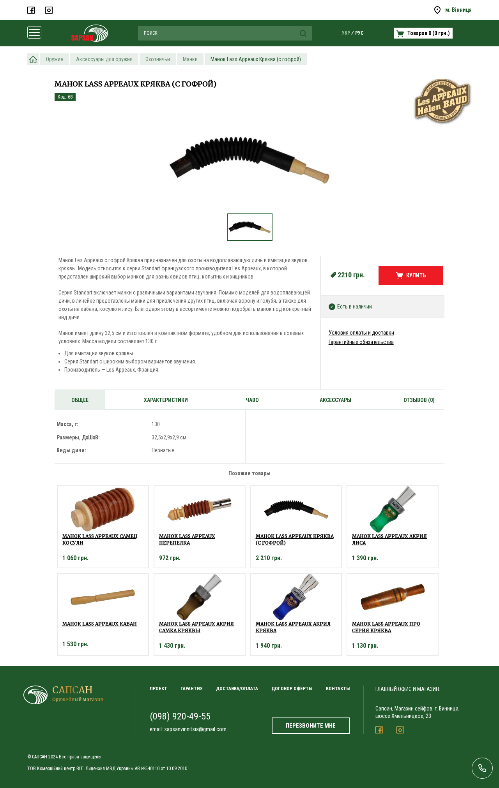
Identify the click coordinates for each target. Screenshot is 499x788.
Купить (416, 275)
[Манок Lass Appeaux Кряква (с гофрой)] (249, 160)
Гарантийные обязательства (361, 342)
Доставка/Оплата (237, 688)
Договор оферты (291, 688)
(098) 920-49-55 (180, 716)
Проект (158, 688)
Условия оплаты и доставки (361, 332)
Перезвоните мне (311, 725)
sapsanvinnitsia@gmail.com (195, 729)
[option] (249, 164)
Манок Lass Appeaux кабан (99, 624)
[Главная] (33, 59)
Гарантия (191, 688)
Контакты (338, 688)
